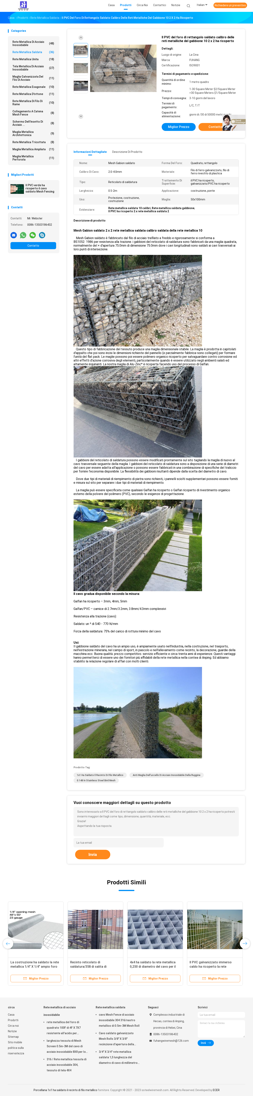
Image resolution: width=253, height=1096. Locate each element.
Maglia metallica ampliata (33, 149)
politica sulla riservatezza (16, 1050)
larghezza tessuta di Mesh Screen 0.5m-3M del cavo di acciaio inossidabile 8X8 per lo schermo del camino (66, 1047)
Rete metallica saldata (33, 52)
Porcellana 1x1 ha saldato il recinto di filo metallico (65, 1090)
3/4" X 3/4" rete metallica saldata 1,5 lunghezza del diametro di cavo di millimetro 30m (118, 1058)
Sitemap (13, 1036)
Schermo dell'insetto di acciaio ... (33, 123)
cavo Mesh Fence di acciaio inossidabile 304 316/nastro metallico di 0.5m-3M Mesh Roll (119, 1020)
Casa (11, 1014)
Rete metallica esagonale (33, 86)
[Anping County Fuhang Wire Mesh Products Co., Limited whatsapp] (23, 235)
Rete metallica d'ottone (33, 94)
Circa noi (13, 1025)
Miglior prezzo (178, 127)
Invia (93, 854)
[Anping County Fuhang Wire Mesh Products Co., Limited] (23, 6)
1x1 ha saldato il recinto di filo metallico (100, 775)
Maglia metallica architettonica (33, 133)
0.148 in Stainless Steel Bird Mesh (96, 780)
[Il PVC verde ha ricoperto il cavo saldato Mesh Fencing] (17, 189)
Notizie (12, 1031)
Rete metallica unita (33, 59)
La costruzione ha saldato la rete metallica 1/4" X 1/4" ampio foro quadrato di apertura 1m (133, 966)
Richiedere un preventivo (230, 5)
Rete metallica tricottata (33, 142)
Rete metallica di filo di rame (33, 103)
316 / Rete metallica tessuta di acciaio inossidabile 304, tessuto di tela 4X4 (66, 1065)
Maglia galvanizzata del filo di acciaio (33, 78)
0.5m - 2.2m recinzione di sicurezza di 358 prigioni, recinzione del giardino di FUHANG (69, 966)
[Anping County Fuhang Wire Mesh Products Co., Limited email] (13, 235)
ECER (216, 1090)
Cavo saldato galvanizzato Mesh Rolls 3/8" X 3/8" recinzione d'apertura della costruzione (116, 1039)
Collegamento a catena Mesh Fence (33, 113)
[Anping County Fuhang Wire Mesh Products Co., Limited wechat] (32, 235)
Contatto (33, 245)
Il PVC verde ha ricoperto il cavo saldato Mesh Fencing (39, 188)
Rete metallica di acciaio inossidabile (33, 43)
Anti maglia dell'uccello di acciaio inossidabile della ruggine (166, 775)
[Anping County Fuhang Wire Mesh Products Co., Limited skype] (42, 235)
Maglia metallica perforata (33, 158)
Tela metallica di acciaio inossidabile (33, 68)
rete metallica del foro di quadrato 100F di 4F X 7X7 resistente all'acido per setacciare (64, 1028)
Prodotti (13, 1020)
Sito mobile (15, 1042)
